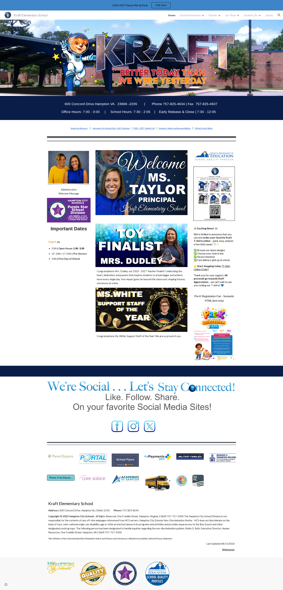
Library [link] (269, 15)
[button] (279, 15)
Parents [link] (212, 15)
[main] (141, 108)
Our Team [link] (230, 15)
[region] (141, 5)
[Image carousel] (141, 184)
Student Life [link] (250, 15)
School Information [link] (190, 15)
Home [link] (171, 15)
